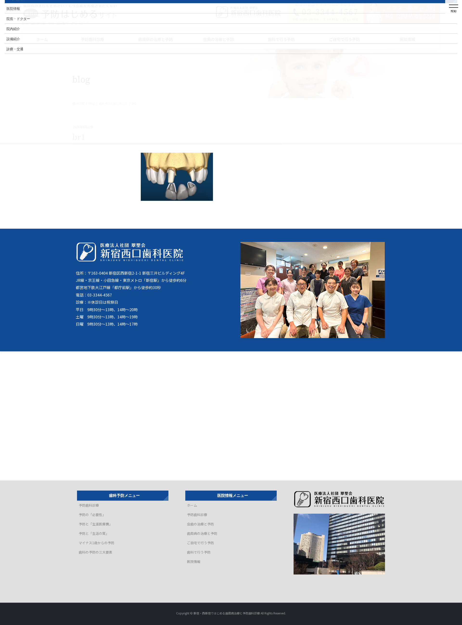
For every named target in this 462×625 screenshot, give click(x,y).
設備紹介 (13, 38)
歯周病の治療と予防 (202, 533)
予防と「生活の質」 (94, 533)
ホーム (192, 505)
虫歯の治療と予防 (200, 524)
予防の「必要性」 (92, 514)
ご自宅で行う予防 (200, 542)
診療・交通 (14, 48)
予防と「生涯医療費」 (95, 524)
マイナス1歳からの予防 (96, 542)
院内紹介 (13, 28)
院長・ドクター (18, 18)
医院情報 (193, 561)
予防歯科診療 (89, 505)
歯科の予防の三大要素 (95, 552)
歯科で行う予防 (199, 552)
